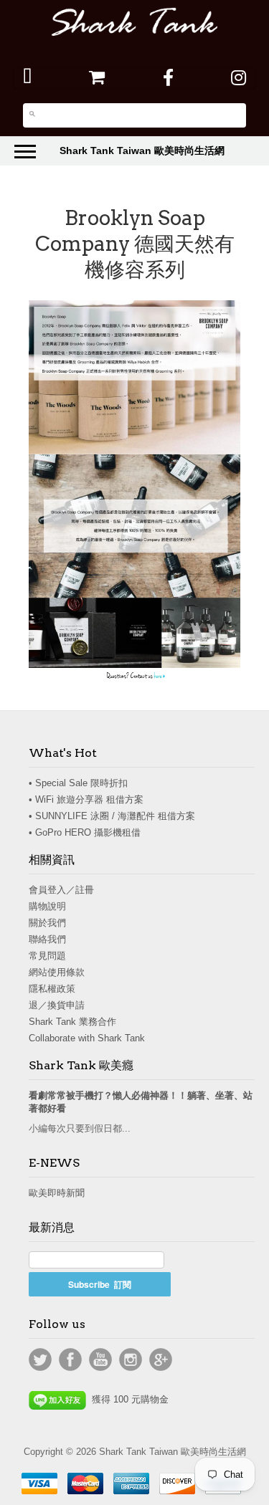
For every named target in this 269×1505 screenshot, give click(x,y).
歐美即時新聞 (57, 1193)
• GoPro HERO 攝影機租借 (85, 832)
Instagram (130, 1359)
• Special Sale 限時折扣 (78, 783)
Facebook (70, 1359)
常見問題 (47, 955)
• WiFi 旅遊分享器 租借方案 (86, 799)
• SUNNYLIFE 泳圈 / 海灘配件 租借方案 (112, 816)
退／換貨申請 (57, 1005)
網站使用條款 (57, 972)
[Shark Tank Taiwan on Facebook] (168, 77)
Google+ (160, 1359)
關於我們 (47, 922)
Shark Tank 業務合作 (72, 1021)
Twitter (40, 1359)
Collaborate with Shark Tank (87, 1038)
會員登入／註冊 (61, 889)
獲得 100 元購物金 (127, 1399)
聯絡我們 (47, 939)
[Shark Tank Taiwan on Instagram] (238, 77)
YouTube (100, 1359)
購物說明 (47, 906)
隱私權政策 (52, 988)
